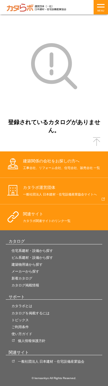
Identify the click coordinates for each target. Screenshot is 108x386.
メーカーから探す (25, 271)
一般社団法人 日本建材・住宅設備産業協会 (51, 362)
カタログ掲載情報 (25, 285)
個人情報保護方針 (32, 341)
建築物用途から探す (27, 265)
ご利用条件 (20, 327)
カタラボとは (22, 306)
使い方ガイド (22, 334)
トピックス (20, 320)
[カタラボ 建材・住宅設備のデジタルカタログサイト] (20, 8)
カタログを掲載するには (31, 313)
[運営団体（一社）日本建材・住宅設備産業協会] (50, 8)
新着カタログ (22, 278)
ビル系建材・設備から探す (32, 258)
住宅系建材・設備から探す (32, 251)
